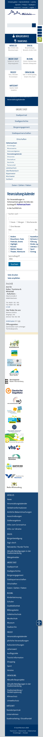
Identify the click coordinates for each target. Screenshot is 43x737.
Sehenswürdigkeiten (13, 151)
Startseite (10, 94)
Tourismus (22, 41)
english (32, 7)
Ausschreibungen (14, 516)
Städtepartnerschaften (21, 133)
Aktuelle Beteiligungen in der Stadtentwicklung (19, 552)
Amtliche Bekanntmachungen (19, 512)
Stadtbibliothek (13, 606)
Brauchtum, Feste (17, 239)
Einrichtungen (11, 146)
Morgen (21, 222)
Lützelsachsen (11, 168)
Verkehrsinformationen (17, 508)
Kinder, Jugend (35, 244)
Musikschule (12, 618)
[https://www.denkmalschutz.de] (21, 428)
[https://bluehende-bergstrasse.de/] (21, 438)
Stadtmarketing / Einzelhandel (19, 718)
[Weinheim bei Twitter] (39, 33)
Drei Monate (15, 226)
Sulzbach (9, 179)
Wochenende (32, 222)
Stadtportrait (21, 115)
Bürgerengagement (21, 127)
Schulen (10, 601)
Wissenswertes (11, 148)
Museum (10, 623)
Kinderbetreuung (14, 597)
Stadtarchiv (12, 627)
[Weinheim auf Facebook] (39, 27)
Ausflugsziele (12, 653)
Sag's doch (11, 542)
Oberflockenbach (12, 171)
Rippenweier (10, 173)
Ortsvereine (10, 157)
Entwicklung (30, 74)
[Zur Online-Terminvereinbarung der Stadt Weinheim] (39, 40)
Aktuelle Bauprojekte (15, 679)
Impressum (13, 731)
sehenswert (12, 649)
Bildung (29, 61)
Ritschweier (10, 176)
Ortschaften (12, 96)
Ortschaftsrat (11, 159)
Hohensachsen (24, 96)
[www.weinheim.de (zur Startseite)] (21, 14)
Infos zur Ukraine (14, 529)
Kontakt (25, 7)
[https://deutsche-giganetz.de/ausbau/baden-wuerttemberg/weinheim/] (21, 391)
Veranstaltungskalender (14, 154)
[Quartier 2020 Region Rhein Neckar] (21, 466)
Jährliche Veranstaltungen (18, 640)
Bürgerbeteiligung (14, 538)
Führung (33, 241)
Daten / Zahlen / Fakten (21, 185)
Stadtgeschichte (21, 121)
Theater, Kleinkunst (17, 251)
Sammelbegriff (14, 256)
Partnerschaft (11, 165)
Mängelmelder (13, 557)
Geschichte (10, 162)
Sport (32, 249)
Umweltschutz (13, 700)
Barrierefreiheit (24, 2)
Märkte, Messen (16, 249)
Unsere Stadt (13, 61)
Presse (24, 5)
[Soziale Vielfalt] (21, 410)
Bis (36, 230)
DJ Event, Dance (36, 239)
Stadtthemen (22, 31)
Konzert (13, 246)
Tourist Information (15, 657)
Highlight (13, 244)
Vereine (10, 670)
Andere (13, 236)
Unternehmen (12, 714)
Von (9, 230)
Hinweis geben (13, 2)
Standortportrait (14, 710)
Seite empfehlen (14, 278)
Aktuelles (13, 47)
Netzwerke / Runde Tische (18, 547)
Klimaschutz (12, 696)
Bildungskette (13, 610)
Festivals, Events (16, 241)
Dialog (29, 47)
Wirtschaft (14, 87)
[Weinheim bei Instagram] (39, 30)
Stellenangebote (14, 520)
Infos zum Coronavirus (16, 524)
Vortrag (33, 251)
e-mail (8, 307)
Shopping (11, 662)
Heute (13, 222)
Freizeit (13, 74)
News (9, 499)
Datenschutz (22, 731)
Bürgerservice (22, 36)
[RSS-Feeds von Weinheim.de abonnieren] (39, 35)
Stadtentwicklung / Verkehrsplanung (15, 691)
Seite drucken (13, 275)
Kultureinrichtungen (15, 645)
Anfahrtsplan (10, 321)
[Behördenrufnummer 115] (21, 400)
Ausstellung (34, 236)
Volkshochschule (14, 614)
